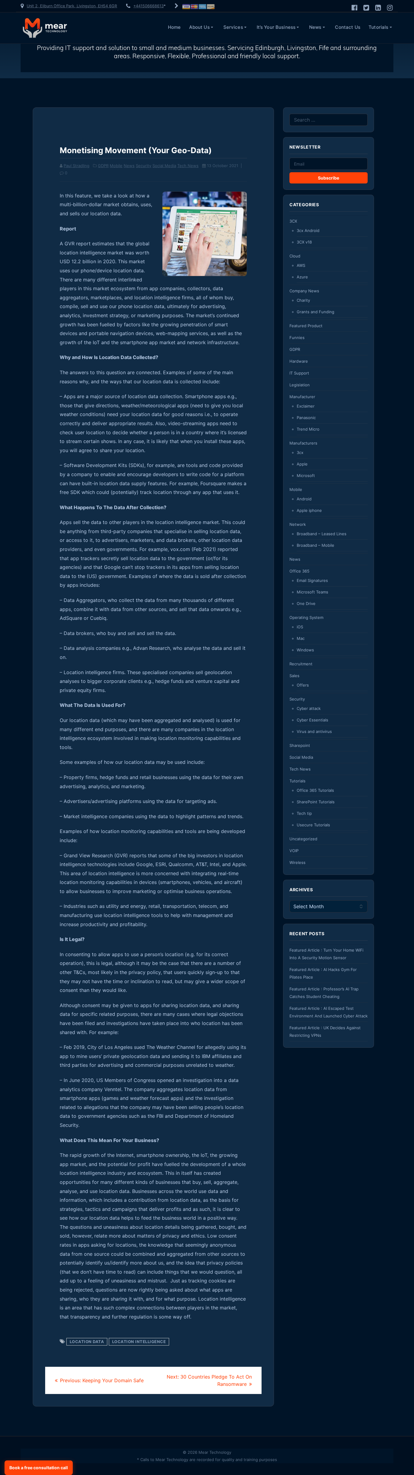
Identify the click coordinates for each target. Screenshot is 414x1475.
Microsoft (306, 475)
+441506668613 (148, 6)
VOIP (294, 850)
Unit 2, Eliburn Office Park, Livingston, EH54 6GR (72, 6)
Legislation (299, 384)
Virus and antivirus (314, 731)
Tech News (188, 165)
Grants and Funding (315, 311)
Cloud (294, 256)
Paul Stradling (76, 165)
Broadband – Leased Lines (321, 533)
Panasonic (306, 417)
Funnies (297, 337)
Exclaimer (306, 406)
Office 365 (299, 571)
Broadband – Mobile (315, 545)
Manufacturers (303, 443)
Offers (303, 685)
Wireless (297, 862)
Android (304, 498)
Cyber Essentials (312, 719)
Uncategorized (303, 838)
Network (297, 524)
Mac (301, 638)
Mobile (116, 165)
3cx (300, 452)
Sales (294, 675)
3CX (293, 221)
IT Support (299, 373)
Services (233, 27)
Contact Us (347, 27)
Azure (302, 276)
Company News (304, 290)
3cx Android (308, 230)
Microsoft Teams (312, 592)
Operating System (306, 617)
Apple (302, 464)
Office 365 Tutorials (315, 790)
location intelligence (139, 1341)
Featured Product (305, 325)
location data (87, 1341)
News (315, 27)
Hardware (298, 361)
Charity (303, 300)
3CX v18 (304, 242)
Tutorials (378, 27)
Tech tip (304, 813)
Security (143, 165)
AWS (301, 265)
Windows (305, 649)
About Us (199, 27)
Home (174, 27)
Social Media (164, 165)
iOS (300, 626)
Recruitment (300, 663)
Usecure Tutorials (313, 824)
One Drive (306, 603)
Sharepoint (299, 745)
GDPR (103, 165)
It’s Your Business (276, 27)
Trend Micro (308, 429)
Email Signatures (312, 580)
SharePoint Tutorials (316, 801)
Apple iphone (309, 510)
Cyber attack (309, 708)
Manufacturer (302, 396)
